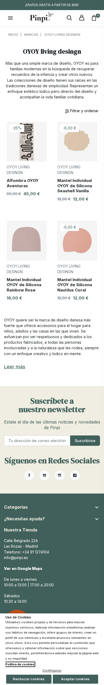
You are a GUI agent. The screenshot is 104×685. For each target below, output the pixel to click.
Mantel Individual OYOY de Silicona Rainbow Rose (24, 285)
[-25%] (27, 141)
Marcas (31, 35)
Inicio (13, 35)
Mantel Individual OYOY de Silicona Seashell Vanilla (74, 185)
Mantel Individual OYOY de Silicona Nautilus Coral (74, 285)
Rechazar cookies (29, 679)
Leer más (14, 366)
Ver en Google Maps (23, 568)
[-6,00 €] (77, 141)
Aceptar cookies (75, 679)
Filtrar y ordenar (83, 110)
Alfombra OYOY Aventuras (23, 183)
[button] (69, 18)
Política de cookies (19, 664)
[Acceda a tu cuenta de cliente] (81, 18)
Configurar (51, 670)
